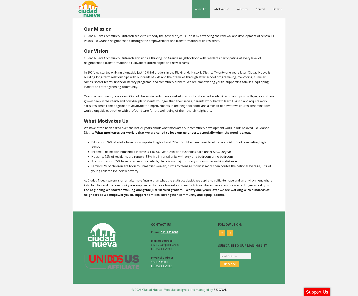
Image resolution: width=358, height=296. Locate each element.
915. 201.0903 (169, 232)
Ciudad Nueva (90, 9)
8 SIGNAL (220, 290)
